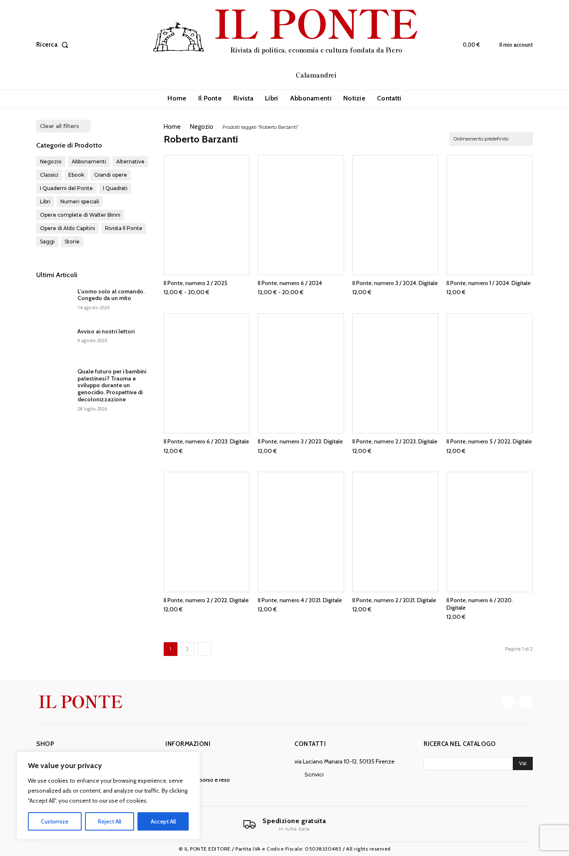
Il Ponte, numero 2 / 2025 (195, 283)
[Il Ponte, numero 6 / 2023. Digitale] (207, 373)
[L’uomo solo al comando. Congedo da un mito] (53, 301)
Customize (54, 821)
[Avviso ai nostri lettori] (53, 341)
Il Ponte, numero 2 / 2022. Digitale (206, 600)
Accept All (163, 821)
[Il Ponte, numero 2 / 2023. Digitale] (395, 373)
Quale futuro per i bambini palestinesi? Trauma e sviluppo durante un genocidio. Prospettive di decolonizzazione (111, 385)
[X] (526, 702)
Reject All (109, 821)
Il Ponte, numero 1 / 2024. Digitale (489, 283)
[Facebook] (508, 702)
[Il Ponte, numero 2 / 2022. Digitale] (207, 531)
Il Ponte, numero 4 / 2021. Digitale (300, 600)
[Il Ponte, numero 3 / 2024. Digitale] (395, 215)
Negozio (201, 126)
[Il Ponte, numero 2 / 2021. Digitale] (395, 531)
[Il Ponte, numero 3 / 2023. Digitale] (301, 373)
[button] (54, 44)
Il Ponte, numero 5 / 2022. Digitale (489, 441)
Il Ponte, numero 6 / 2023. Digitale (206, 441)
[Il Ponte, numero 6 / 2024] (301, 215)
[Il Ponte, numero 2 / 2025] (207, 215)
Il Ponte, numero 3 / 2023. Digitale (300, 441)
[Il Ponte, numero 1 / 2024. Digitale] (489, 215)
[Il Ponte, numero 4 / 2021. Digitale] (301, 531)
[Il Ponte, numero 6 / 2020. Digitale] (489, 531)
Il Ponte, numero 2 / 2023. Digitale (394, 441)
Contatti (310, 744)
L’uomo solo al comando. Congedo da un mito (111, 295)
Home (172, 126)
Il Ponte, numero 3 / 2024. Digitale (395, 283)
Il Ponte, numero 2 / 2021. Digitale (394, 600)
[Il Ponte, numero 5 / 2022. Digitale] (489, 373)
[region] (108, 795)
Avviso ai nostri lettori (106, 331)
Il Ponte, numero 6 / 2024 (290, 283)
